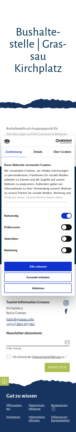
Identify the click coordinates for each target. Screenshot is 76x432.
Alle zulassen (38, 266)
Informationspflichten (37, 418)
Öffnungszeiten (14, 407)
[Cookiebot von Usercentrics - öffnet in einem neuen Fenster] (55, 141)
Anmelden (57, 367)
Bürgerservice (59, 407)
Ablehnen (38, 288)
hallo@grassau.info (20, 319)
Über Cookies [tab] (62, 151)
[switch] (66, 227)
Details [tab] (38, 151)
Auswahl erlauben (38, 277)
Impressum (13, 416)
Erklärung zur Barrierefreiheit (60, 418)
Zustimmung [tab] (14, 151)
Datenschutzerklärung (46, 357)
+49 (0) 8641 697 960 (20, 324)
